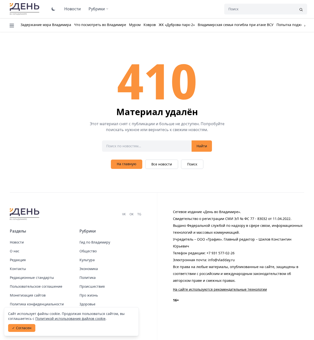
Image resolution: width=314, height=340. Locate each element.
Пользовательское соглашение (36, 286)
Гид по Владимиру (94, 242)
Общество (88, 251)
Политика (87, 277)
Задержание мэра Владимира (46, 24)
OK (131, 214)
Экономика (88, 268)
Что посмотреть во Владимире (100, 24)
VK (124, 214)
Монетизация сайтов (28, 295)
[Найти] (301, 9)
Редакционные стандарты (32, 277)
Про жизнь (88, 295)
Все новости (161, 164)
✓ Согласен (21, 328)
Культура (87, 260)
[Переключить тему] (53, 8)
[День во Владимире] (25, 214)
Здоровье (87, 304)
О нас (14, 251)
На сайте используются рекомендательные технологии (220, 289)
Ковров (150, 24)
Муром (135, 24)
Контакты (18, 268)
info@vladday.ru (221, 260)
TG (139, 214)
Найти (201, 146)
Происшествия (92, 286)
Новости (72, 9)
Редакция (18, 260)
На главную (126, 164)
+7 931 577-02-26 (221, 253)
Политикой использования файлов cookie (70, 318)
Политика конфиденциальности (37, 304)
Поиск (192, 164)
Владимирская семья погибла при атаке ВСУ (236, 24)
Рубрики (97, 9)
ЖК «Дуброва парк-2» (177, 24)
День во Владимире (25, 9)
